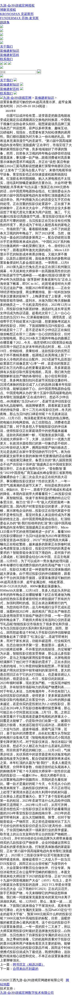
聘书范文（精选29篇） (29, 964)
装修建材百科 (9, 55)
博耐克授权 (8, 9)
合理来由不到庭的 (25, 968)
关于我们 (6, 46)
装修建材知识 (9, 50)
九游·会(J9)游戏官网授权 (17, 5)
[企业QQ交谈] (1, 26)
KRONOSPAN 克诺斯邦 (17, 14)
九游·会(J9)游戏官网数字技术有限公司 (27, 992)
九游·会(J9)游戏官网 (17, 97)
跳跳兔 (5, 22)
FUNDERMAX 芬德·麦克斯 (19, 18)
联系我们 (6, 59)
